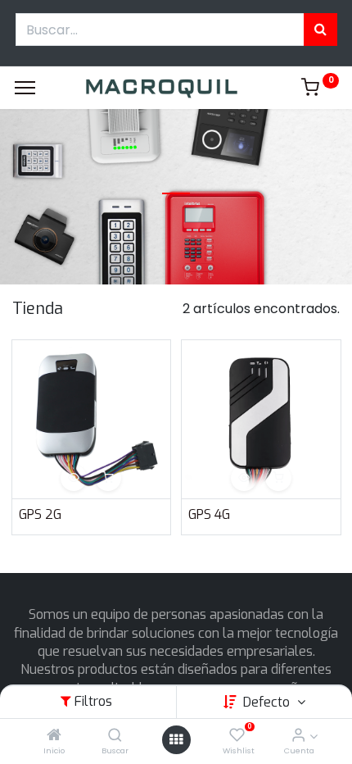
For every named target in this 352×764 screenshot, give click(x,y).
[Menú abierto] (176, 739)
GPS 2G (40, 514)
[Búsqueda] (320, 29)
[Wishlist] (237, 735)
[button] (74, 478)
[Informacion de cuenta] (298, 735)
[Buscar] (115, 735)
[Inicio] (54, 735)
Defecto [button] (268, 702)
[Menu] (25, 88)
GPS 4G (209, 514)
